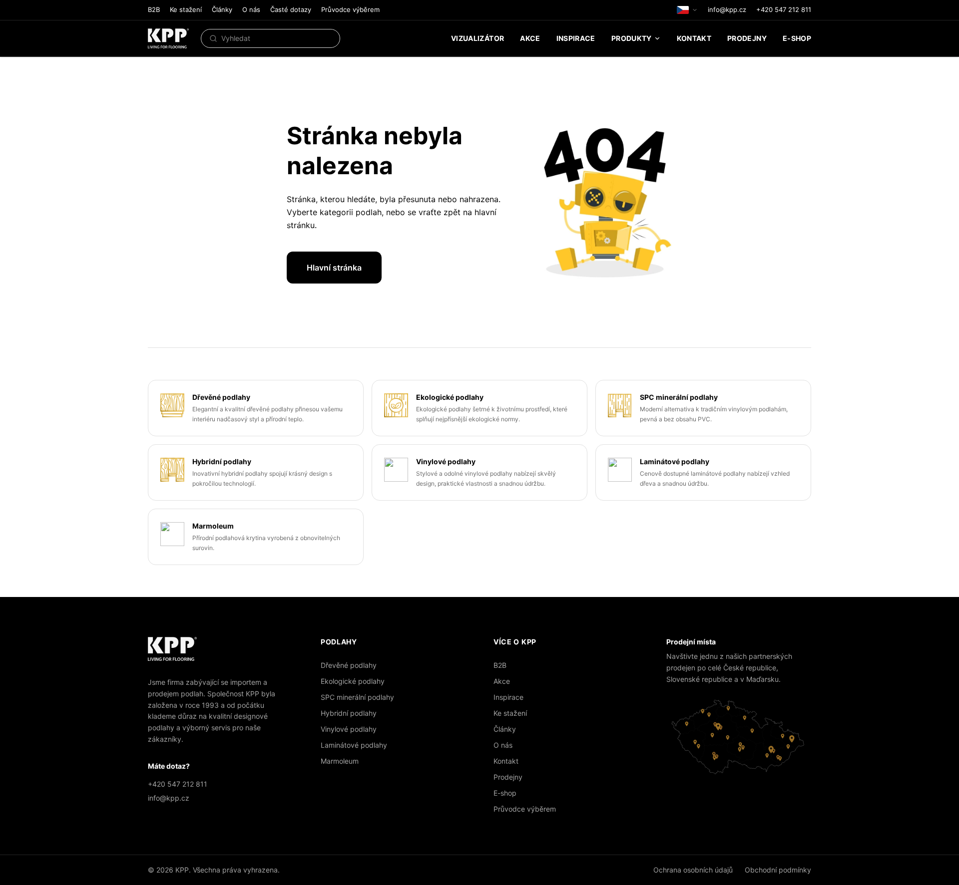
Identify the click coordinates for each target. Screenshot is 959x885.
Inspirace (575, 38)
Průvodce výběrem (350, 9)
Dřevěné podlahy (349, 665)
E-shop (797, 38)
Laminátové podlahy (354, 745)
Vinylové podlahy (349, 729)
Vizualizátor (477, 38)
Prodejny (747, 38)
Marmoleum (340, 761)
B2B (154, 9)
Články (222, 9)
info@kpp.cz (727, 9)
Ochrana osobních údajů (693, 870)
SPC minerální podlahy (357, 697)
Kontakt (694, 38)
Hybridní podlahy (349, 713)
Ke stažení (186, 9)
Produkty (631, 38)
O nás (251, 9)
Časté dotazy (290, 9)
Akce (530, 38)
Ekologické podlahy (353, 681)
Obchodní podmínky (778, 870)
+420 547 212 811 (783, 9)
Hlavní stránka (334, 268)
